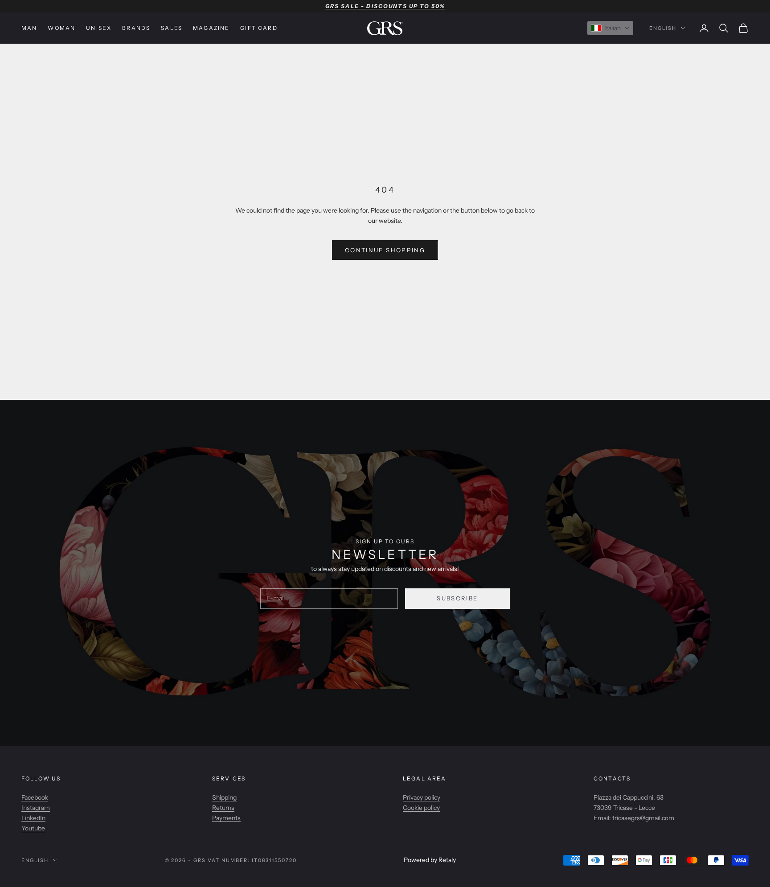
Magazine (211, 28)
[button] (610, 28)
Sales (171, 28)
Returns (223, 808)
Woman (61, 28)
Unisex (98, 28)
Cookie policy (421, 808)
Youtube (33, 828)
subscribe (457, 598)
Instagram (35, 808)
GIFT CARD (258, 28)
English (662, 28)
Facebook (34, 797)
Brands (136, 28)
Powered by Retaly (430, 860)
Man (29, 28)
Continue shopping (385, 250)
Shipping (224, 797)
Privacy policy (421, 797)
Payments (226, 818)
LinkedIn (33, 818)
